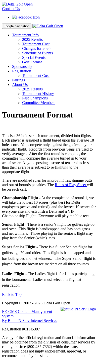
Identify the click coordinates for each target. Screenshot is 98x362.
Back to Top (12, 294)
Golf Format (32, 62)
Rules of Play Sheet (71, 185)
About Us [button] (20, 84)
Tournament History (38, 93)
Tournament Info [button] (25, 35)
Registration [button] (21, 71)
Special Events (33, 57)
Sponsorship (22, 66)
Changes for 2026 (36, 48)
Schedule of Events (37, 53)
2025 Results (32, 39)
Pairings (18, 80)
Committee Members (38, 102)
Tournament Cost (36, 44)
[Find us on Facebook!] (26, 17)
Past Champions (35, 98)
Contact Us (11, 9)
